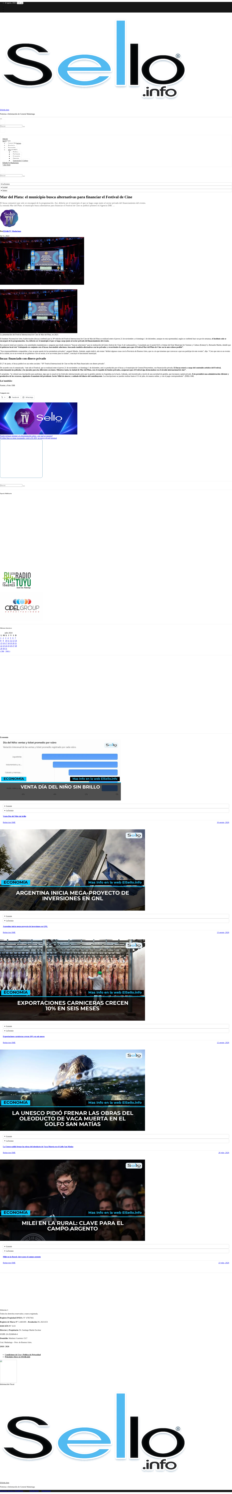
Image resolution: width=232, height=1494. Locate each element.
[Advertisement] (72, 1292)
